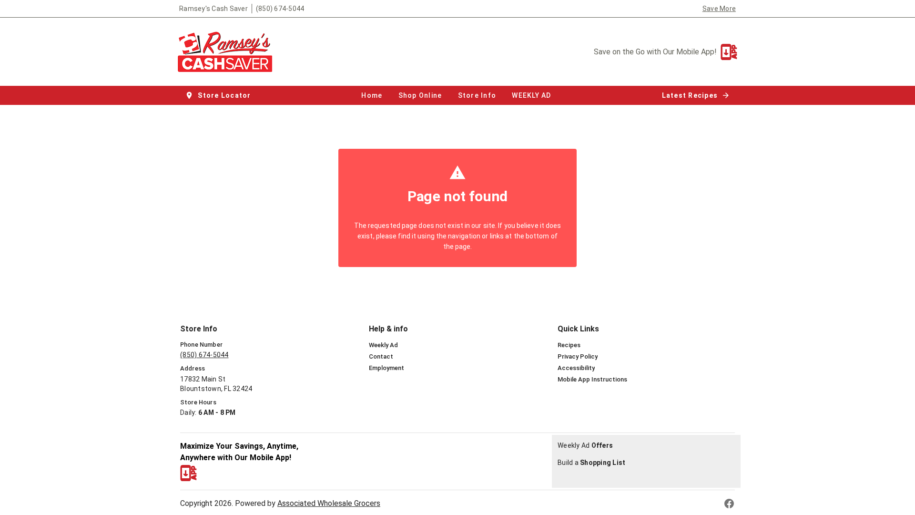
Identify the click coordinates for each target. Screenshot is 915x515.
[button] (219, 95)
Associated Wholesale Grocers (328, 503)
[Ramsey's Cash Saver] (227, 51)
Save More (719, 8)
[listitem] (383, 345)
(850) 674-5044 (280, 8)
